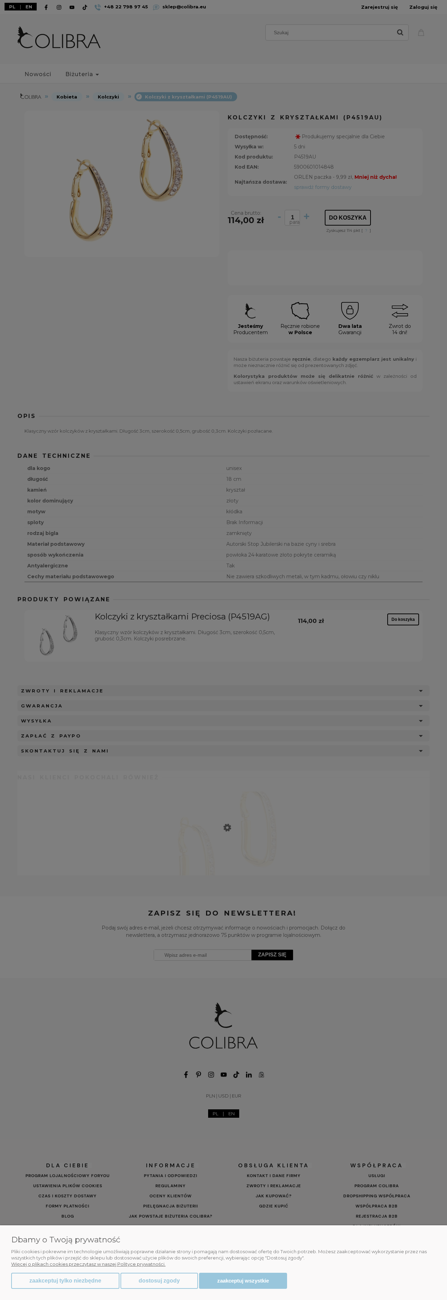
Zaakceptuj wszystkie (243, 1281)
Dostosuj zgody (159, 1281)
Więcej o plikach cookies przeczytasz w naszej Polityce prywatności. (88, 1264)
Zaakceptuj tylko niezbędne (65, 1281)
